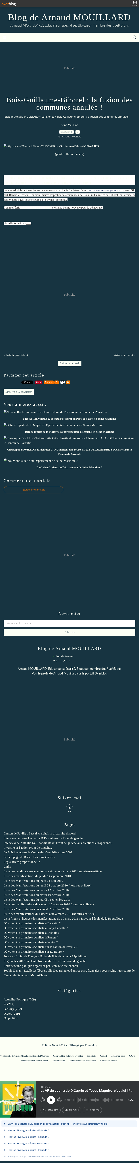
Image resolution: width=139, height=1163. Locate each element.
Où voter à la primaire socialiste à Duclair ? (31, 932)
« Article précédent (16, 355)
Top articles (91, 1056)
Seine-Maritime (69, 125)
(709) (20, 999)
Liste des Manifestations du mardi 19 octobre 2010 (36, 895)
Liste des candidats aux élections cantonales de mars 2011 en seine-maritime (53, 871)
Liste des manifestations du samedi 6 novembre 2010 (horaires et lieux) (49, 914)
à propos (94, 1110)
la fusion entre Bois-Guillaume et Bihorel (42, 182)
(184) (11, 1018)
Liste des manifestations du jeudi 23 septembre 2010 (37, 876)
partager (74, 1110)
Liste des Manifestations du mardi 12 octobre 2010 (36, 890)
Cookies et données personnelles (82, 1060)
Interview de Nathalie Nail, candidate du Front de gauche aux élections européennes (57, 843)
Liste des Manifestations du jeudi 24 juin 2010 (33, 880)
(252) (13, 1009)
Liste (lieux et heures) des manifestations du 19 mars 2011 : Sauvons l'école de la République (63, 918)
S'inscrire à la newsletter (18, 392)
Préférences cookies (108, 1060)
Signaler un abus (118, 1056)
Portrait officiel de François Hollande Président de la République (45, 956)
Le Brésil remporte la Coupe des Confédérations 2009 (38, 852)
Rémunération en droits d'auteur (34, 1060)
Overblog (91, 1045)
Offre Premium (58, 1060)
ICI (28, 223)
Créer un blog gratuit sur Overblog (68, 1056)
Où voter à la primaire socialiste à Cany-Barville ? (36, 928)
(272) (9, 1004)
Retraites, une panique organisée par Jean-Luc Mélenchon (41, 966)
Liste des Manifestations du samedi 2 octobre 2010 (36, 909)
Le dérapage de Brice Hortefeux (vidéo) (29, 857)
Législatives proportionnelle (22, 862)
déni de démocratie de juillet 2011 (105, 190)
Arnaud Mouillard (65, 673)
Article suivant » (124, 355)
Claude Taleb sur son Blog (35, 207)
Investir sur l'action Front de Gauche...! (29, 847)
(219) (12, 1013)
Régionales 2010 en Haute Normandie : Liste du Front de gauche (45, 961)
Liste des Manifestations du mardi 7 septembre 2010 (37, 899)
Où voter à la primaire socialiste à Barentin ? (32, 923)
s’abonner (53, 1110)
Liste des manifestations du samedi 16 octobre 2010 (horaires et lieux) (49, 904)
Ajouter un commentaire (33, 490)
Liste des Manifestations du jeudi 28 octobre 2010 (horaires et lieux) (48, 885)
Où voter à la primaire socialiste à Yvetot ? (31, 942)
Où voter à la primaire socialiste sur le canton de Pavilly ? (40, 947)
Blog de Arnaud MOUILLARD (69, 17)
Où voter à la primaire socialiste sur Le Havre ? (34, 951)
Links (7, 866)
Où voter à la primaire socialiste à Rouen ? (31, 937)
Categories (47, 116)
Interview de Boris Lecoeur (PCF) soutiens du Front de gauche (43, 838)
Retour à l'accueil (69, 363)
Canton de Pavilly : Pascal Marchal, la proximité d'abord (40, 833)
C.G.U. (132, 1056)
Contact (103, 1056)
